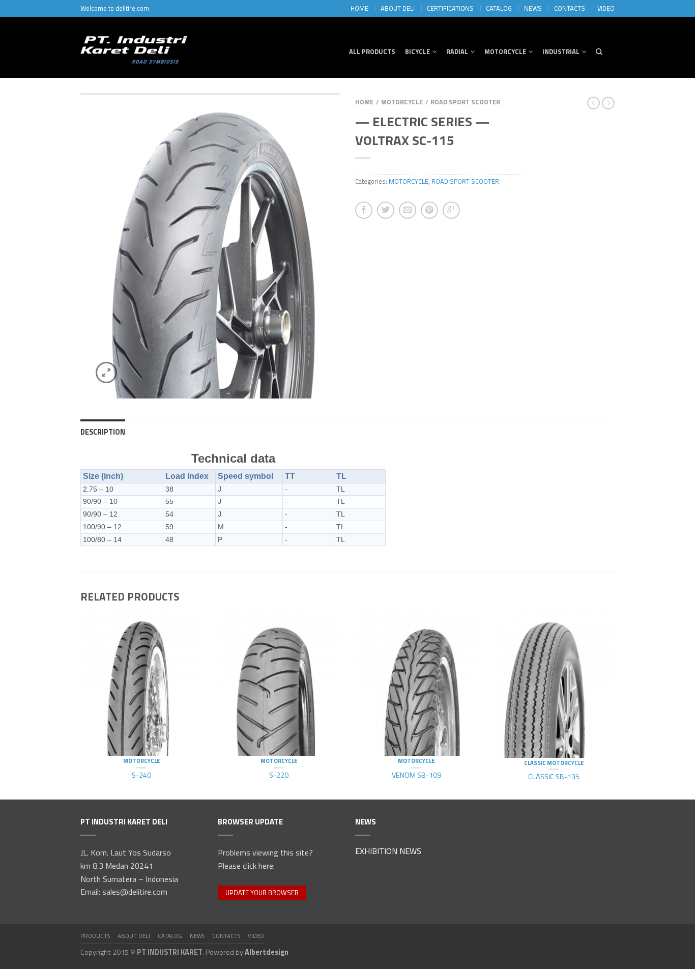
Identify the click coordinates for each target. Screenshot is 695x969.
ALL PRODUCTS (372, 51)
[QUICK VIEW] (141, 682)
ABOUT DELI (398, 8)
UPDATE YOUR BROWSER (262, 893)
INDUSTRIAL (561, 51)
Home (364, 102)
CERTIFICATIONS (450, 8)
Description (102, 432)
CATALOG (499, 8)
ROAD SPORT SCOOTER (465, 102)
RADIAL (457, 51)
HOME (359, 8)
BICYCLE (417, 51)
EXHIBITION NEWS (388, 851)
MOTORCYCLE (505, 51)
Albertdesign (266, 952)
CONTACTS (569, 8)
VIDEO (606, 8)
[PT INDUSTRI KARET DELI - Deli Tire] (133, 47)
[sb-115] (210, 245)
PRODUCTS (95, 935)
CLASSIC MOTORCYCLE (554, 762)
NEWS (533, 8)
